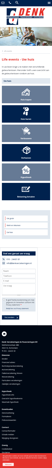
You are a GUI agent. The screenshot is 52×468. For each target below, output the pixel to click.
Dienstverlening (8, 413)
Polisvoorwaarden (9, 420)
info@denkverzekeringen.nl (19, 263)
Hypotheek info (8, 395)
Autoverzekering (8, 369)
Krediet (5, 359)
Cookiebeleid (7, 449)
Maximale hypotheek (10, 402)
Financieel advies (8, 362)
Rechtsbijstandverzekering (12, 366)
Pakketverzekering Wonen (12, 373)
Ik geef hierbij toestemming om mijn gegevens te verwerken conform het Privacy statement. (20, 302)
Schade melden (8, 434)
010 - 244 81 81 (13, 259)
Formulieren (6, 416)
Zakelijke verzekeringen (11, 384)
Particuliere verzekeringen (12, 380)
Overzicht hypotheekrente (12, 398)
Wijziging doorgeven (10, 438)
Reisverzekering (8, 377)
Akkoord (8, 464)
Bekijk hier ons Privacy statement (17, 308)
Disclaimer (6, 452)
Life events (8, 51)
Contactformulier (8, 431)
